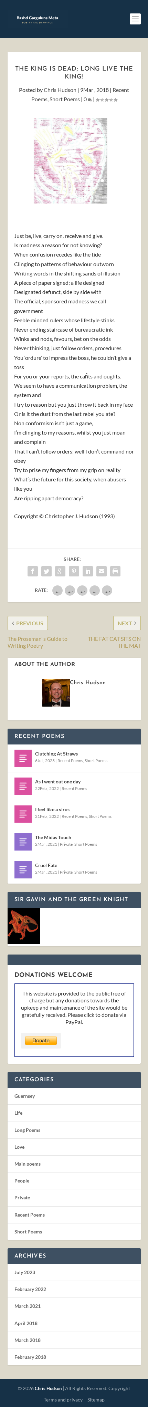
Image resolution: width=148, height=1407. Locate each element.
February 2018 (30, 1357)
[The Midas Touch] (23, 842)
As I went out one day (58, 781)
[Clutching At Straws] (23, 758)
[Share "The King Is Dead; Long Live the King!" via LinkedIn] (88, 571)
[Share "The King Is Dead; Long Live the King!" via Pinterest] (74, 571)
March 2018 (27, 1340)
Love (19, 1147)
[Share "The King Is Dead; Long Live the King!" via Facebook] (33, 571)
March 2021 (27, 1306)
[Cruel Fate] (23, 869)
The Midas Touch (53, 837)
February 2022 (30, 1289)
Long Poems (27, 1130)
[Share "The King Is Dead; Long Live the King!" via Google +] (60, 571)
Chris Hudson (60, 89)
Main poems (27, 1164)
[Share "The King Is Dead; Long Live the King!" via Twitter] (46, 571)
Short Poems (65, 99)
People (21, 1181)
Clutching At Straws (56, 754)
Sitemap (96, 1400)
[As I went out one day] (23, 786)
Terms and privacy (63, 1400)
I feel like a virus (52, 809)
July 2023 (24, 1272)
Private (66, 844)
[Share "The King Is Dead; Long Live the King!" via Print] (115, 571)
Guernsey (24, 1096)
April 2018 (26, 1323)
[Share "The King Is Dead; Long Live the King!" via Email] (101, 571)
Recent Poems (70, 760)
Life (18, 1113)
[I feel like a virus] (23, 814)
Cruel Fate (46, 865)
